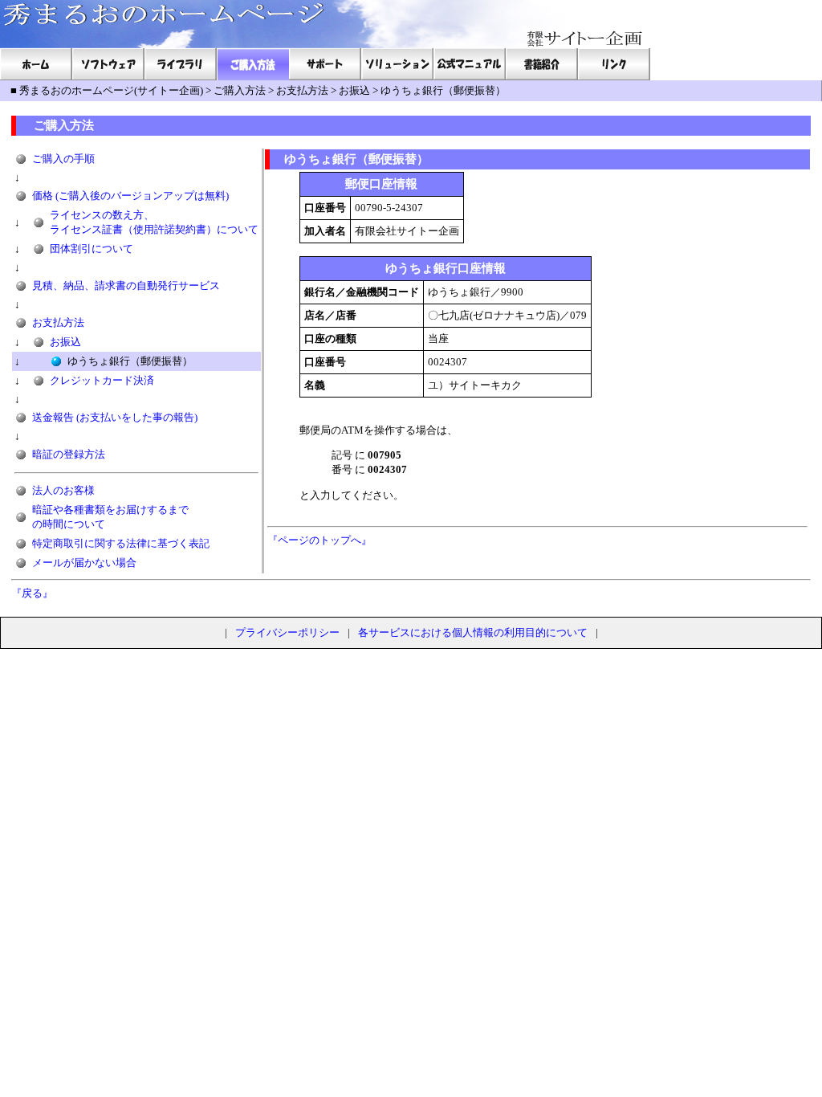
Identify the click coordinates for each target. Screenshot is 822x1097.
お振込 (354, 90)
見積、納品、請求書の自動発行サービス (126, 285)
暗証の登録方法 (68, 454)
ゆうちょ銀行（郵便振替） (443, 90)
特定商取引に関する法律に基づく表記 (121, 543)
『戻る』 (32, 593)
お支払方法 (302, 90)
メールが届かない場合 (84, 563)
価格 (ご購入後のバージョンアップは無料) (130, 196)
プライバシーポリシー (287, 632)
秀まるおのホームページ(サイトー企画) (111, 90)
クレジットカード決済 (102, 380)
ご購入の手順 (63, 159)
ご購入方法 (240, 90)
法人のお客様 (63, 490)
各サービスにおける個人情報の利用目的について (473, 632)
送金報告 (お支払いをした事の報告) (114, 417)
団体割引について (91, 249)
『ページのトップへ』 (319, 540)
